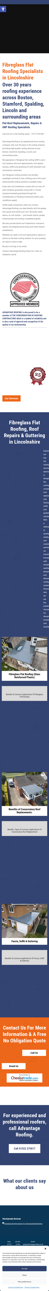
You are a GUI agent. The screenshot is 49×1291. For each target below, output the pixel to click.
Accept (24, 1269)
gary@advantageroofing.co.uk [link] (33, 1244)
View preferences (24, 1282)
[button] (45, 1248)
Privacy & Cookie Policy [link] (15, 1287)
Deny (24, 1275)
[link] (3, 9)
